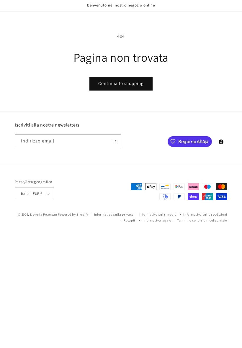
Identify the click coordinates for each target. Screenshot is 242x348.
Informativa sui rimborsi (158, 214)
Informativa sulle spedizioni (205, 214)
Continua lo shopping (121, 83)
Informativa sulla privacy (114, 214)
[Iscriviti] (114, 141)
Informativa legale (157, 220)
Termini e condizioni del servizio (202, 220)
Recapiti (130, 220)
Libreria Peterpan (43, 214)
